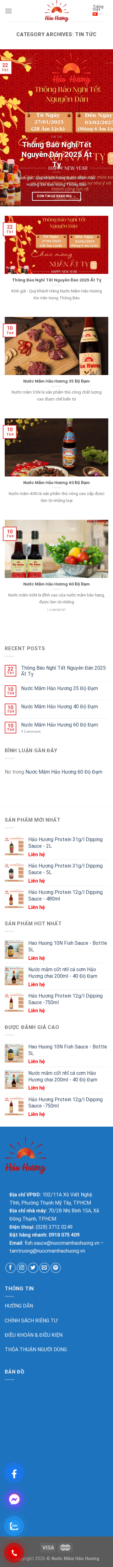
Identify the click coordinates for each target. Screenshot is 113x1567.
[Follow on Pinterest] (56, 1268)
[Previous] (10, 128)
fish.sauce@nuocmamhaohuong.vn (61, 1243)
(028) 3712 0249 (54, 1227)
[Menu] (8, 11)
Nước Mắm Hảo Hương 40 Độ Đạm (59, 707)
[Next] (103, 128)
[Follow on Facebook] (10, 1268)
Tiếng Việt (98, 8)
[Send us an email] (44, 1268)
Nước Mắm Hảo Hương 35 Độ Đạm (59, 688)
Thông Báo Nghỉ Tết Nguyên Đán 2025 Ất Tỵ (63, 671)
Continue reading (57, 196)
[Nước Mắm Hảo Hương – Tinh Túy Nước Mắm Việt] (56, 11)
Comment (30, 732)
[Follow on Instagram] (22, 1268)
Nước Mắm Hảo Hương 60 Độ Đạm (59, 725)
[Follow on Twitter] (33, 1268)
